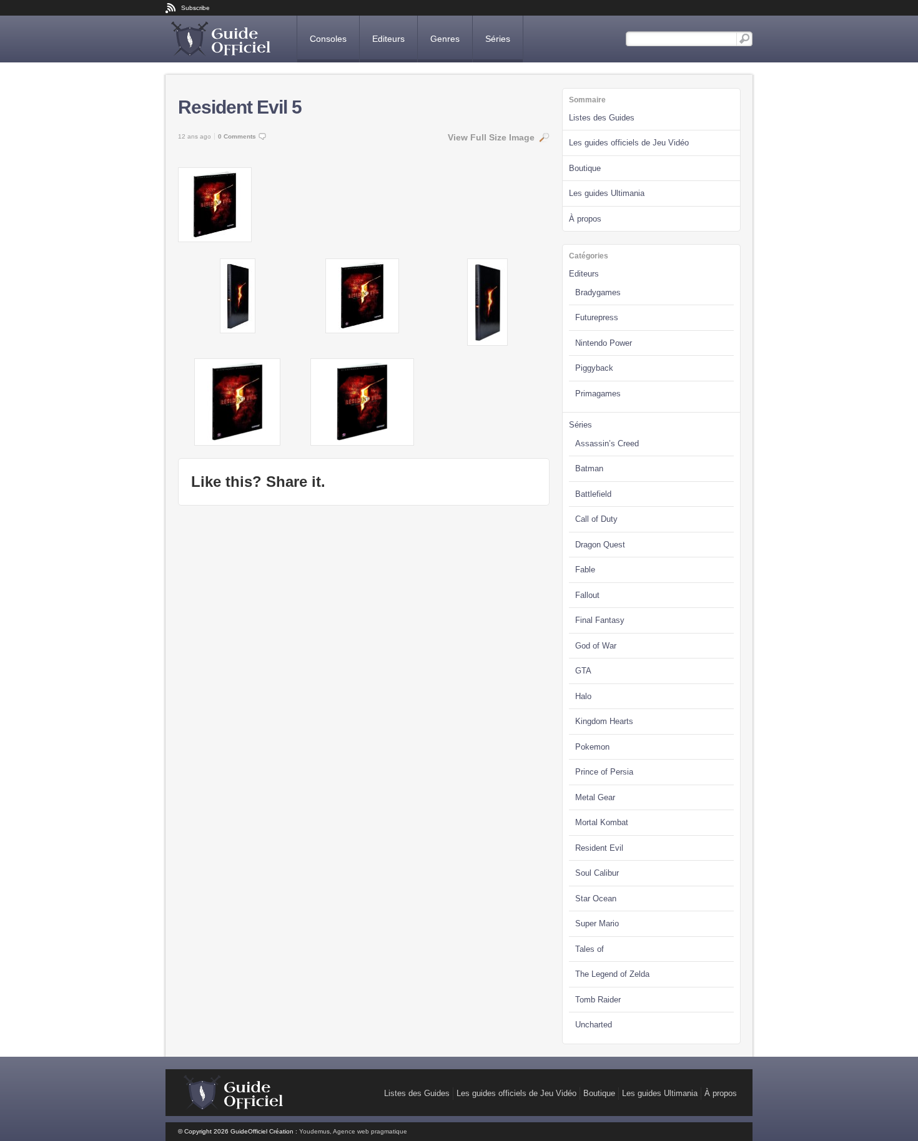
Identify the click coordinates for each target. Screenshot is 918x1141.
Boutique (585, 168)
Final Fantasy (599, 620)
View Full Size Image (491, 137)
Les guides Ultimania (606, 193)
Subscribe (195, 7)
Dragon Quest (600, 544)
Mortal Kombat (601, 822)
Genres (445, 39)
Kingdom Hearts (604, 721)
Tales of (589, 949)
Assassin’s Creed (607, 443)
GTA (583, 670)
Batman (589, 468)
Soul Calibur (597, 873)
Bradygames (598, 292)
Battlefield (593, 494)
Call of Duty (596, 519)
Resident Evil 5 (240, 107)
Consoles (328, 39)
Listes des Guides (601, 117)
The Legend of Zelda (612, 974)
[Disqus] (364, 674)
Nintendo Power (603, 343)
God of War (595, 645)
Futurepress (596, 317)
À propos (585, 218)
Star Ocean (595, 898)
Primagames (598, 393)
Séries (497, 39)
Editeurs (388, 39)
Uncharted (593, 1024)
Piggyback (594, 368)
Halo (583, 696)
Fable (585, 569)
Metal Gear (595, 797)
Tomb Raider (598, 999)
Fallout (587, 595)
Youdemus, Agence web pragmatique (353, 1131)
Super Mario (597, 923)
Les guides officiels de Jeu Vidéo (629, 142)
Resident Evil (599, 848)
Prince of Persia (604, 771)
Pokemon (592, 747)
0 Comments (237, 136)
